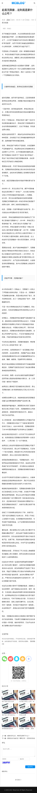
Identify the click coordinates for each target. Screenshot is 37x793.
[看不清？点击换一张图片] (6, 763)
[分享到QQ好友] (16, 658)
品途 (8, 20)
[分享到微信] (4, 658)
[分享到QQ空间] (22, 658)
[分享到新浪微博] (10, 658)
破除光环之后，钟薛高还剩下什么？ (18, 736)
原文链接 (5, 22)
